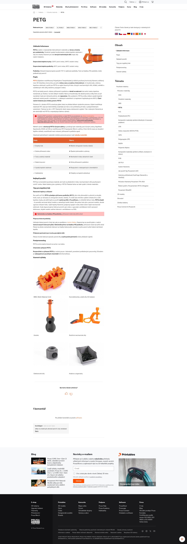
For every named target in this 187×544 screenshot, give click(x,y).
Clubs (60, 510)
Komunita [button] (112, 7)
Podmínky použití (92, 486)
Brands (60, 515)
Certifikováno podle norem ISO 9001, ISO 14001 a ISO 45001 (146, 517)
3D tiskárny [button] (48, 6)
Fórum (80, 508)
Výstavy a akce (83, 513)
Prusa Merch (35, 515)
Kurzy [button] (129, 7)
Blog (141, 508)
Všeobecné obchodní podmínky (67, 530)
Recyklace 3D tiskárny (130, 532)
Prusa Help (102, 506)
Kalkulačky (102, 510)
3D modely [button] (102, 7)
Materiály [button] (59, 7)
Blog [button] (135, 7)
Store (60, 508)
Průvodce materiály (52, 12)
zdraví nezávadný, (88, 116)
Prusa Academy (104, 508)
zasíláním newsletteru (96, 477)
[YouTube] (154, 531)
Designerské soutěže (65, 513)
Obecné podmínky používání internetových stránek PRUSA (97, 530)
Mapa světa (82, 506)
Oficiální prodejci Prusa (147, 510)
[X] (150, 531)
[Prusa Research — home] (36, 6)
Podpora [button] (121, 7)
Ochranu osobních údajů (79, 486)
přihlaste (79, 418)
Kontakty (142, 513)
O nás (141, 506)
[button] (116, 34)
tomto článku (71, 222)
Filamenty (34, 510)
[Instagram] (146, 531)
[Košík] (153, 2)
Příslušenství (35, 513)
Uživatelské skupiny (85, 510)
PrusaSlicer (123, 506)
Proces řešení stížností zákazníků (82, 532)
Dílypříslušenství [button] (71, 7)
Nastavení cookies (116, 532)
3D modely (62, 506)
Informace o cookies (64, 532)
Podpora (41, 12)
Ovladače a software (126, 513)
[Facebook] (142, 531)
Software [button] (93, 7)
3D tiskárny (35, 506)
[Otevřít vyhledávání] (126, 2)
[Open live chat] (182, 539)
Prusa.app (122, 508)
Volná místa (143, 522)
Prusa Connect (124, 510)
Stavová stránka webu (101, 532)
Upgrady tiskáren (37, 508)
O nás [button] (141, 7)
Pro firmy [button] (84, 7)
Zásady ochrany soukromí (125, 530)
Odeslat (78, 481)
